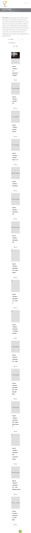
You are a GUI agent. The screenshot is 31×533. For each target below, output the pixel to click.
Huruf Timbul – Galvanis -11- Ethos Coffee (15, 329)
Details (16, 80)
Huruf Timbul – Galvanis (15, 184)
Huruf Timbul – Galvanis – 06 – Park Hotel (15, 268)
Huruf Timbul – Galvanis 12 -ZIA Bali (15, 515)
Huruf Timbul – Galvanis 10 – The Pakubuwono (16, 485)
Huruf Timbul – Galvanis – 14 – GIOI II (15, 299)
